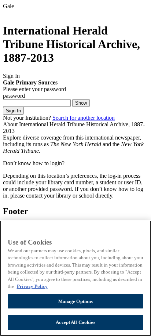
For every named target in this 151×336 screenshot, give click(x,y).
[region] (75, 278)
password (14, 96)
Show (81, 103)
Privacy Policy (32, 286)
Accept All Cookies (75, 322)
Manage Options (75, 301)
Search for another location (83, 118)
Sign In (13, 110)
